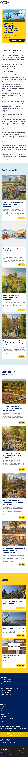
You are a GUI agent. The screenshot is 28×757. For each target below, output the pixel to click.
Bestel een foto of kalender (8, 719)
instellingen (21, 752)
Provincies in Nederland (7, 711)
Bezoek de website (17, 40)
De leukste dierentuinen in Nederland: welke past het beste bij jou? (12, 455)
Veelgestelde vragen (7, 694)
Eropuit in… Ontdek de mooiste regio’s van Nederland (11, 298)
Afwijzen (12, 754)
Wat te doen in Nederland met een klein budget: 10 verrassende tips (14, 551)
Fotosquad (4, 716)
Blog (2, 708)
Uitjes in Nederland (6, 679)
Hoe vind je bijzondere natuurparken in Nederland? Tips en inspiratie (13, 408)
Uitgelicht (3, 706)
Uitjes (2, 686)
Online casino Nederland (8, 690)
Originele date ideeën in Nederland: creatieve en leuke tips (14, 251)
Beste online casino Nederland (9, 688)
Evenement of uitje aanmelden (14, 734)
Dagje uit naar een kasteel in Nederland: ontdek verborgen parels (14, 343)
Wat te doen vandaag (7, 684)
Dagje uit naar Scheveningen (13, 628)
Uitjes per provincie (6, 681)
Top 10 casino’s (5, 721)
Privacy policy (5, 692)
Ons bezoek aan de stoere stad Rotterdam (12, 602)
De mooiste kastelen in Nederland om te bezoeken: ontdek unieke (13, 502)
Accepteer (5, 754)
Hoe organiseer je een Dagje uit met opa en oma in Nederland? (13, 204)
